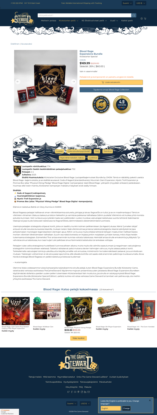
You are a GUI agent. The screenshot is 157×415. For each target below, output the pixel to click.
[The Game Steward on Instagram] (82, 392)
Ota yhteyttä (71, 387)
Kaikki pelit (127, 20)
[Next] (73, 81)
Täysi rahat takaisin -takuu (72, 158)
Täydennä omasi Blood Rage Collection (111, 90)
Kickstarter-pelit (67, 20)
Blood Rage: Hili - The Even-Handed (140, 327)
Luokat (59, 151)
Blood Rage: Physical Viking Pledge (77, 327)
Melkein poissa (48, 20)
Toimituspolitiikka (54, 382)
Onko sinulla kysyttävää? (79, 151)
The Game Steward (81, 411)
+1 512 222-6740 (17, 3)
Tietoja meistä (35, 377)
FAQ (97, 151)
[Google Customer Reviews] (9, 412)
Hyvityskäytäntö (70, 382)
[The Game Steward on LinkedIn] (85, 392)
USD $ (139, 3)
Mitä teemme (49, 377)
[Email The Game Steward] (88, 392)
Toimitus (108, 151)
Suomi (126, 3)
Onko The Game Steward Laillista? (92, 377)
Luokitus (93, 158)
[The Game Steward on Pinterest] (78, 392)
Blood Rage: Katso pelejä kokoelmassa (70, 289)
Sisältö (48, 151)
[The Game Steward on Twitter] (68, 392)
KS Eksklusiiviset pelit (93, 20)
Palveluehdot (105, 382)
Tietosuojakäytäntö (89, 382)
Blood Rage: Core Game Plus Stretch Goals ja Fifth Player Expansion (15, 327)
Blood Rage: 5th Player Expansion (108, 327)
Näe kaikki (78, 338)
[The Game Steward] (22, 18)
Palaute (87, 387)
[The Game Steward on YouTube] (75, 392)
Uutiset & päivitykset (118, 377)
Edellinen (15, 44)
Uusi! (112, 20)
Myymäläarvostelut (66, 377)
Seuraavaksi (26, 44)
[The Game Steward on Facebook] (72, 392)
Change (126, 408)
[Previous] (17, 81)
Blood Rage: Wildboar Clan (43, 327)
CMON (83, 60)
